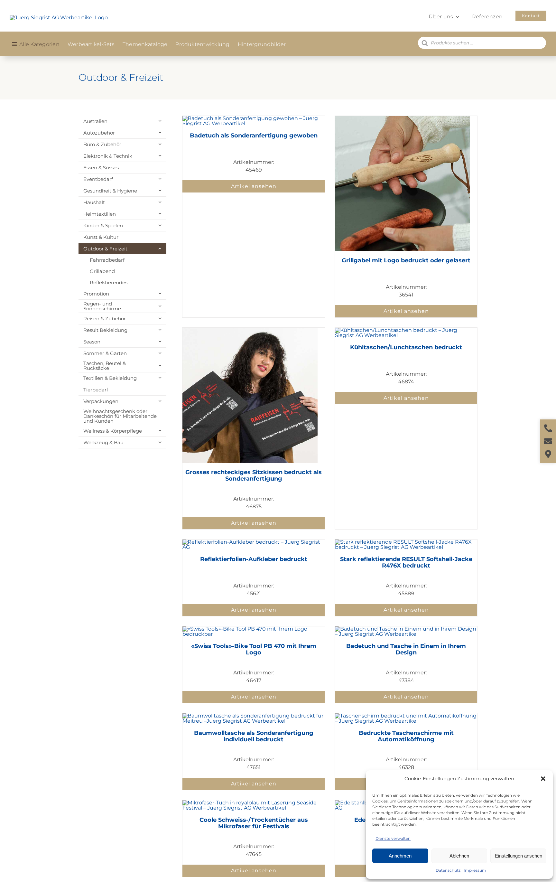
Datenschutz (448, 870)
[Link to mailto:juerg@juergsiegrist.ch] (548, 441)
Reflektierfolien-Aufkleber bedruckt (253, 559)
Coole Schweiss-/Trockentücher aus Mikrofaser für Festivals (253, 823)
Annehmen (400, 856)
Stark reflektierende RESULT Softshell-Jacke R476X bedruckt (406, 562)
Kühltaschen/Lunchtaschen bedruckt (406, 347)
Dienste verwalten (393, 838)
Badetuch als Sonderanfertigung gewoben (254, 135)
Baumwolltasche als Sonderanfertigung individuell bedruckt (253, 736)
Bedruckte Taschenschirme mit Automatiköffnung (406, 736)
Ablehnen (459, 856)
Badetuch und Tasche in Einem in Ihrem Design (406, 649)
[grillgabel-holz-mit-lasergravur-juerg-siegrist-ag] (402, 118)
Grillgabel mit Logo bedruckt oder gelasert (406, 260)
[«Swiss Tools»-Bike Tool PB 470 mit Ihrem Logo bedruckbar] (253, 629)
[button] (543, 778)
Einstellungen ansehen (518, 856)
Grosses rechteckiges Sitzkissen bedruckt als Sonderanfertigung (253, 475)
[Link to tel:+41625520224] (548, 428)
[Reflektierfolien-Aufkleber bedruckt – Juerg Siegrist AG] (253, 542)
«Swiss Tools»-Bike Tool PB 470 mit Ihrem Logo (253, 649)
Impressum (475, 870)
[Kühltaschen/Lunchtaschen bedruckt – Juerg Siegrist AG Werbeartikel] (406, 330)
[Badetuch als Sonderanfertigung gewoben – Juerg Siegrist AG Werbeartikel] (253, 118)
